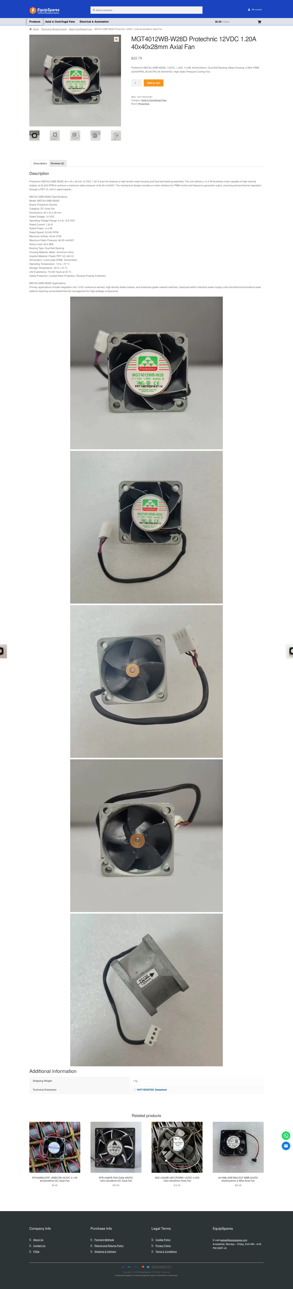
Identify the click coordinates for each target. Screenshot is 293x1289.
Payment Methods (104, 1240)
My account (257, 9)
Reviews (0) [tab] (57, 163)
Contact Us (39, 1245)
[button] (116, 39)
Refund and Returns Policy (109, 1245)
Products (34, 21)
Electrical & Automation (94, 21)
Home (36, 29)
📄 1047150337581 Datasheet (150, 1089)
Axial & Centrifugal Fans (60, 21)
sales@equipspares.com (233, 1240)
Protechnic (144, 103)
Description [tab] (40, 163)
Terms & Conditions (166, 1251)
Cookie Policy (163, 1240)
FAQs (36, 1251)
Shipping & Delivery (105, 1251)
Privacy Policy (163, 1245)
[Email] (286, 1146)
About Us (38, 1240)
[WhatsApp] (286, 1136)
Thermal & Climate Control (54, 29)
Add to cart (153, 83)
